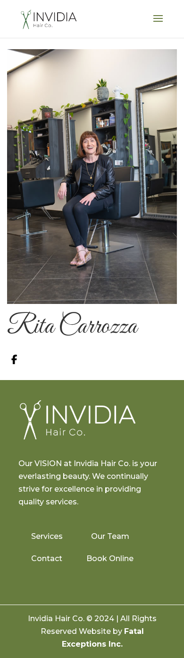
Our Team (110, 536)
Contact (46, 558)
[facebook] (14, 360)
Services (47, 536)
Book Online (110, 558)
